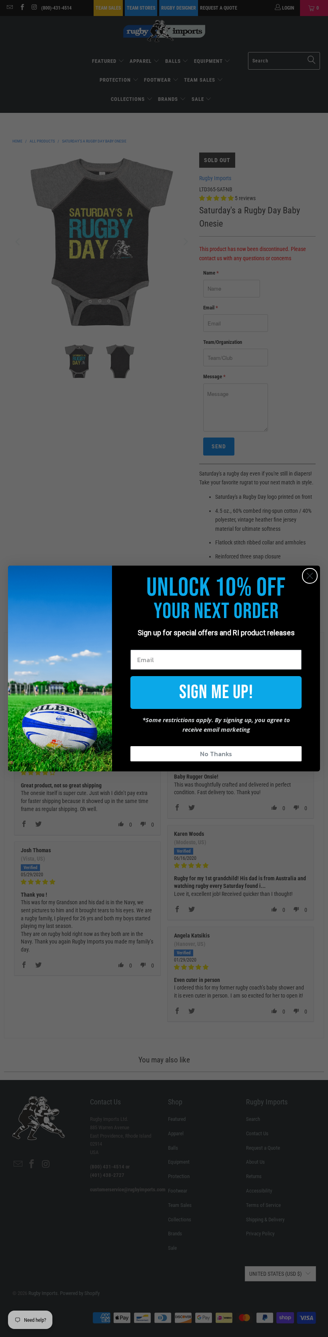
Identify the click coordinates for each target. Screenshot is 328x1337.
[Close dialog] (310, 576)
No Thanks (216, 754)
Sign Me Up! (216, 692)
